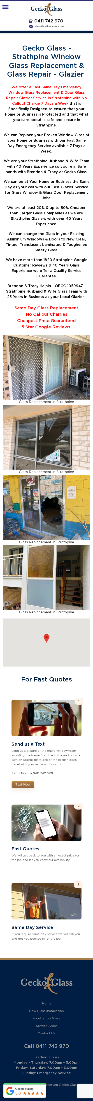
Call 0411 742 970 (46, 1046)
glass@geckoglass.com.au (49, 26)
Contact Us (46, 1033)
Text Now (22, 784)
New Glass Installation (46, 1011)
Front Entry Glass (46, 1018)
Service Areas (46, 1026)
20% (41, 208)
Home (46, 1003)
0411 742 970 (48, 21)
